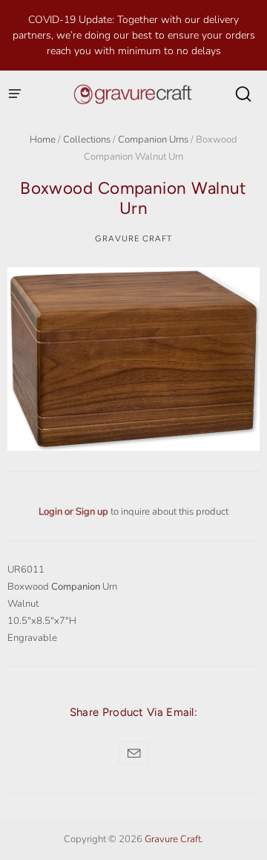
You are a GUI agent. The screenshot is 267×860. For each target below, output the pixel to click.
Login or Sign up (75, 511)
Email (134, 753)
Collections (87, 139)
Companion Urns (153, 139)
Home (43, 139)
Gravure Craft (133, 238)
